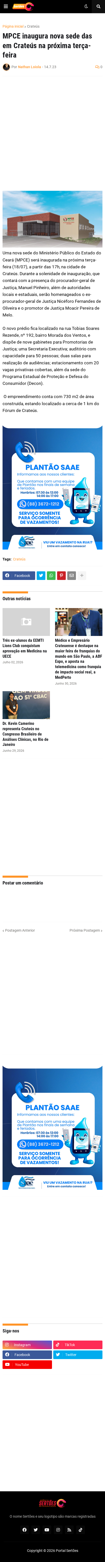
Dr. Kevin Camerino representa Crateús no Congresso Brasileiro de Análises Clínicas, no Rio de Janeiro (25, 734)
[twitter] (35, 1530)
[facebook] (24, 1530)
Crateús (33, 26)
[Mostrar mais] (81, 575)
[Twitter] (41, 575)
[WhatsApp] (51, 575)
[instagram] (58, 1530)
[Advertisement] (52, 133)
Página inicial (13, 26)
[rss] (69, 1530)
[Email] (71, 575)
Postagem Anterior (20, 930)
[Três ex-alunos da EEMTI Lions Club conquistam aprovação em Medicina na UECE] (26, 622)
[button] (6, 6)
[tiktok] (80, 1530)
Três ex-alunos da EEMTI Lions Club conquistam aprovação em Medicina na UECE (25, 648)
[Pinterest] (61, 575)
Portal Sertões (67, 1551)
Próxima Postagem (85, 930)
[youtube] (47, 1530)
